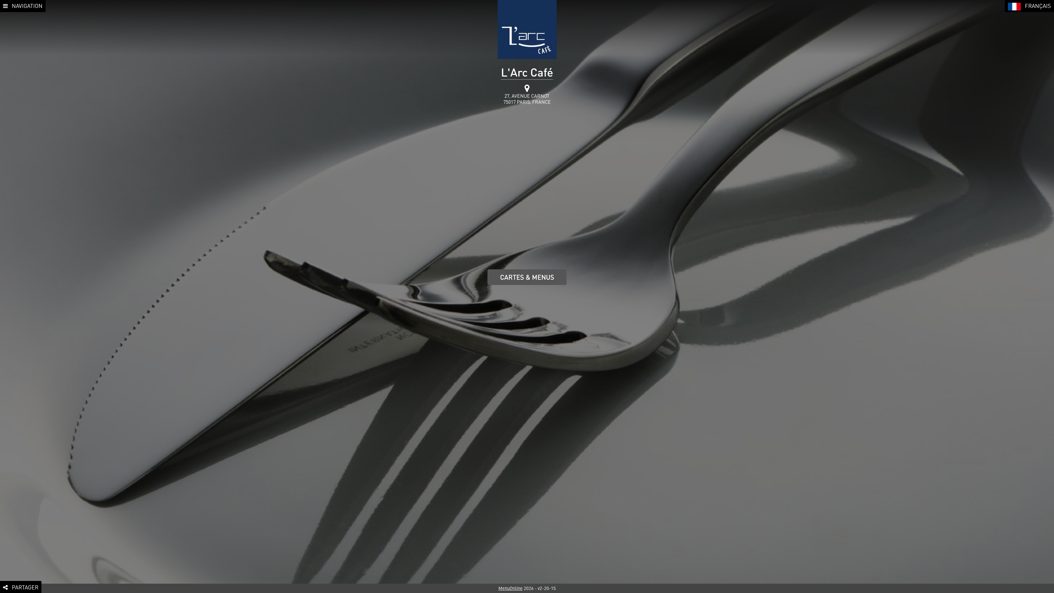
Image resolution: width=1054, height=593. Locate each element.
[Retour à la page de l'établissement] (527, 29)
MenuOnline (510, 588)
